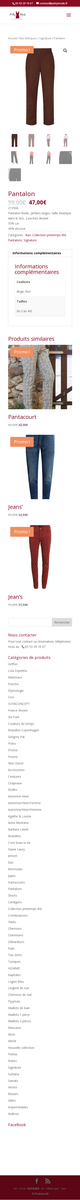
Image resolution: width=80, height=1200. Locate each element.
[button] (65, 51)
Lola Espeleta (17, 671)
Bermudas (15, 869)
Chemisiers (15, 935)
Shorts (12, 895)
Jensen (12, 856)
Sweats (13, 1081)
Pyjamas (14, 1001)
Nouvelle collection (21, 1048)
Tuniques (14, 962)
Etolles (12, 790)
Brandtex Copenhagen (23, 730)
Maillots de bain (19, 1008)
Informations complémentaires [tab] (37, 253)
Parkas (12, 1054)
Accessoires (16, 770)
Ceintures (14, 776)
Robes (12, 1061)
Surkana (13, 1074)
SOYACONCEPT (19, 704)
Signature (45, 38)
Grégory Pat (16, 737)
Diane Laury (16, 849)
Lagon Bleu (16, 981)
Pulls (11, 948)
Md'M (12, 1041)
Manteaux (15, 677)
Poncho (13, 684)
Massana (14, 1028)
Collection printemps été (49, 235)
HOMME (14, 968)
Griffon (12, 664)
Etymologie (16, 691)
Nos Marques (28, 38)
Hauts (12, 922)
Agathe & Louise (19, 816)
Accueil (12, 38)
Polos (12, 743)
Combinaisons (18, 915)
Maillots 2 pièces (19, 1021)
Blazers (13, 1094)
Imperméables (18, 1107)
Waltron (13, 1114)
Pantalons (15, 240)
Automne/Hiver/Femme (24, 803)
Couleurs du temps (21, 724)
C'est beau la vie (19, 843)
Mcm (11, 1034)
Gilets (12, 1100)
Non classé (15, 763)
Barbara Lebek (18, 829)
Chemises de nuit (20, 995)
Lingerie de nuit (18, 988)
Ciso (11, 697)
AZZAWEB (33, 1188)
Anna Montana (18, 823)
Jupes (12, 876)
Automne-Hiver (18, 796)
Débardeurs (16, 942)
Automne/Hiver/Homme (24, 810)
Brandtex (14, 836)
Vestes (12, 1087)
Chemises (15, 928)
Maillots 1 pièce (19, 1015)
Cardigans (15, 902)
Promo (13, 750)
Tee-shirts (15, 955)
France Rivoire (18, 710)
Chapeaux (15, 783)
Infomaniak (40, 1193)
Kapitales (14, 975)
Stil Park (13, 717)
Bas (28, 235)
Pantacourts (16, 882)
